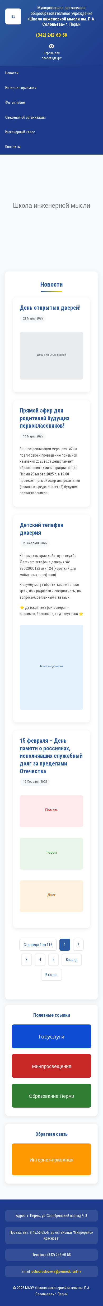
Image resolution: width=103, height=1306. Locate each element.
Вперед (71, 960)
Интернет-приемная (20, 88)
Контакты (13, 146)
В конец (51, 975)
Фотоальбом (15, 102)
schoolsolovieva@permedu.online (56, 1271)
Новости (11, 73)
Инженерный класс (20, 132)
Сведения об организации (25, 117)
